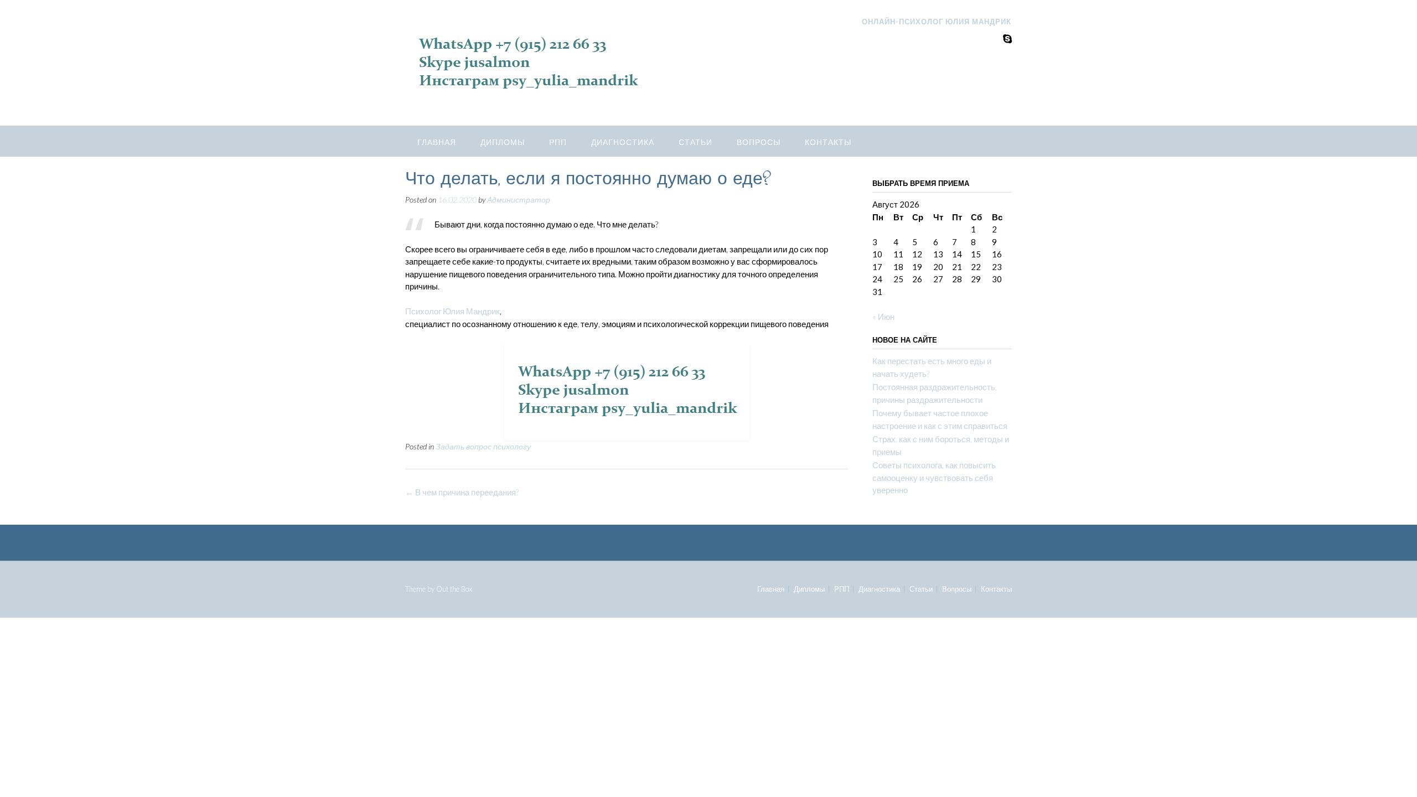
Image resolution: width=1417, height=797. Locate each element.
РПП (558, 142)
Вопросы (758, 142)
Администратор (518, 199)
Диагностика (622, 142)
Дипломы (502, 142)
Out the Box (454, 588)
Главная (436, 142)
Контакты (828, 142)
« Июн (883, 317)
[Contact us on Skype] (1007, 38)
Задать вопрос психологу (483, 446)
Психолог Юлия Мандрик (452, 311)
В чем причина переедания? (462, 492)
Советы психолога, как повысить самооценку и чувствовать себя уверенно (934, 477)
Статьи (695, 142)
